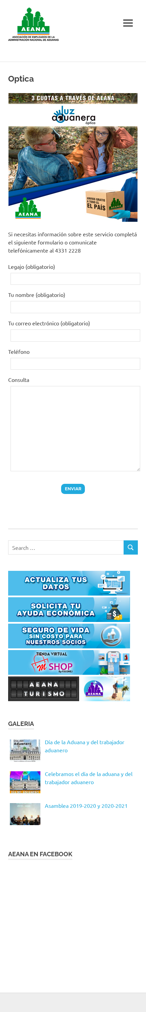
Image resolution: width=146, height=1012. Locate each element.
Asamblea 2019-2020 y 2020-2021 (86, 805)
